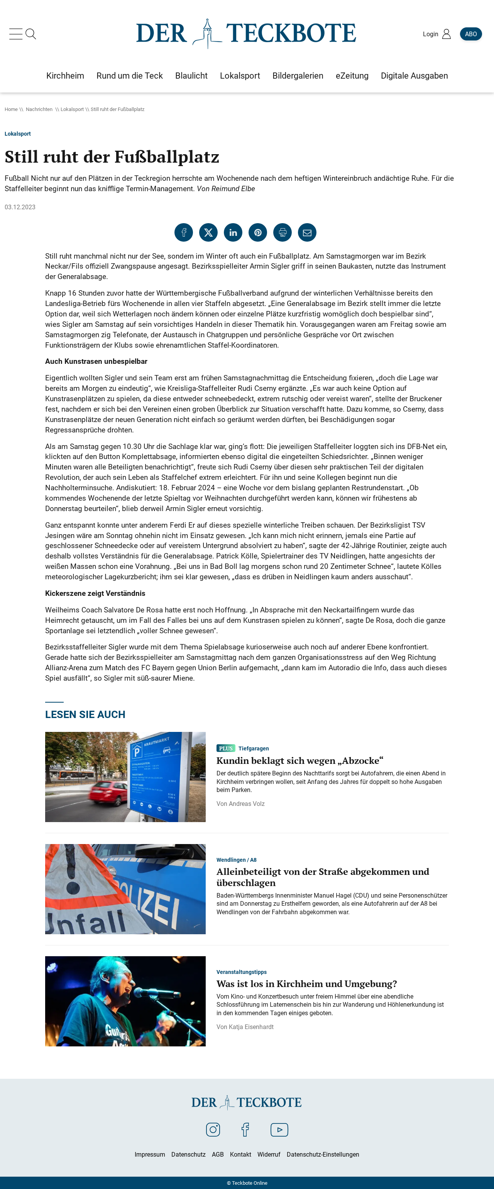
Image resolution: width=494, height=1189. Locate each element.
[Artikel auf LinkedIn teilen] (233, 232)
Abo (471, 34)
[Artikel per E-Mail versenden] (307, 232)
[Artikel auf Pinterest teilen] (258, 232)
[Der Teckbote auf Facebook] (245, 1129)
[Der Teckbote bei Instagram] (213, 1129)
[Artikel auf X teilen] (208, 232)
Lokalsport (72, 109)
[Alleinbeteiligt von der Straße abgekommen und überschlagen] (125, 888)
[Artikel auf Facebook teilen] (183, 232)
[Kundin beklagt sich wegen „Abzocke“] (125, 776)
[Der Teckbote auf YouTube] (279, 1129)
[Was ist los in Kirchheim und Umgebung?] (125, 1000)
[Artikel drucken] (282, 232)
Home (11, 109)
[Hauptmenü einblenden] (17, 34)
